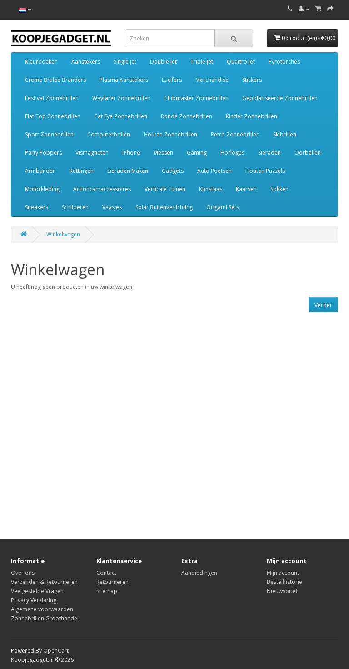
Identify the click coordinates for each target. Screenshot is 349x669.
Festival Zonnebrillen (52, 98)
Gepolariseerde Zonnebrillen (280, 98)
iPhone (131, 152)
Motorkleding (42, 189)
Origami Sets (222, 207)
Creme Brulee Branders (55, 80)
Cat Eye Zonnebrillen (120, 116)
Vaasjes (112, 207)
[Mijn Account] (304, 9)
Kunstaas (210, 189)
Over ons (23, 573)
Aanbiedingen (199, 573)
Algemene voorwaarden (42, 609)
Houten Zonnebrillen (170, 134)
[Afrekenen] (330, 9)
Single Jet (125, 61)
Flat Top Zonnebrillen (52, 116)
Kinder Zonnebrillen (251, 116)
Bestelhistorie (284, 582)
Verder (323, 305)
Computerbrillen (108, 134)
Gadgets (173, 171)
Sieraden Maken (127, 171)
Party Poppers (43, 152)
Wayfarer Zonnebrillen (121, 98)
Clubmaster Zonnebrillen (196, 98)
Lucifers (172, 80)
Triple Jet (201, 61)
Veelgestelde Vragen (37, 591)
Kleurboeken (41, 61)
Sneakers (36, 207)
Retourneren (112, 582)
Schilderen (75, 207)
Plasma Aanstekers (124, 80)
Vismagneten (92, 152)
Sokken (279, 189)
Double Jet (163, 61)
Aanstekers (85, 61)
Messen (163, 152)
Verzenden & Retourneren (44, 582)
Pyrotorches (284, 61)
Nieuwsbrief (282, 591)
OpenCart (56, 650)
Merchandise (212, 80)
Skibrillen (284, 134)
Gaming (197, 152)
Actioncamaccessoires (102, 189)
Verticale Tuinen (165, 189)
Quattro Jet (241, 61)
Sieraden (269, 152)
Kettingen (82, 171)
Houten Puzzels (265, 171)
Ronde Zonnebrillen (186, 116)
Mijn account (283, 573)
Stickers (252, 80)
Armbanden (40, 171)
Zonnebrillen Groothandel (45, 618)
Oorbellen (307, 152)
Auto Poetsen (214, 171)
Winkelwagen (63, 234)
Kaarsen (246, 189)
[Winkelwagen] (318, 9)
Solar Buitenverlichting (164, 207)
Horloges (232, 152)
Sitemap (106, 591)
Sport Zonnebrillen (49, 134)
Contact (106, 573)
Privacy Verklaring (33, 600)
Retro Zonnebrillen (235, 134)
